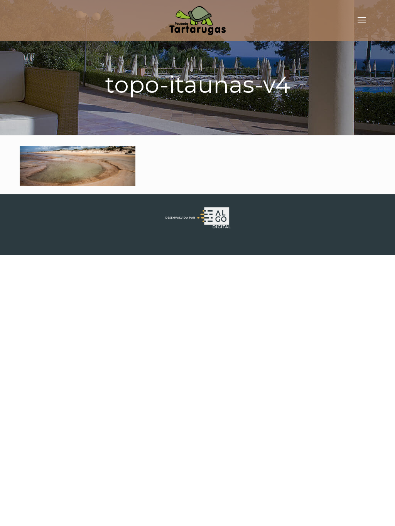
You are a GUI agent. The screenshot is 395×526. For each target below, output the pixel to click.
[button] (378, 11)
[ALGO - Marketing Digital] (197, 227)
